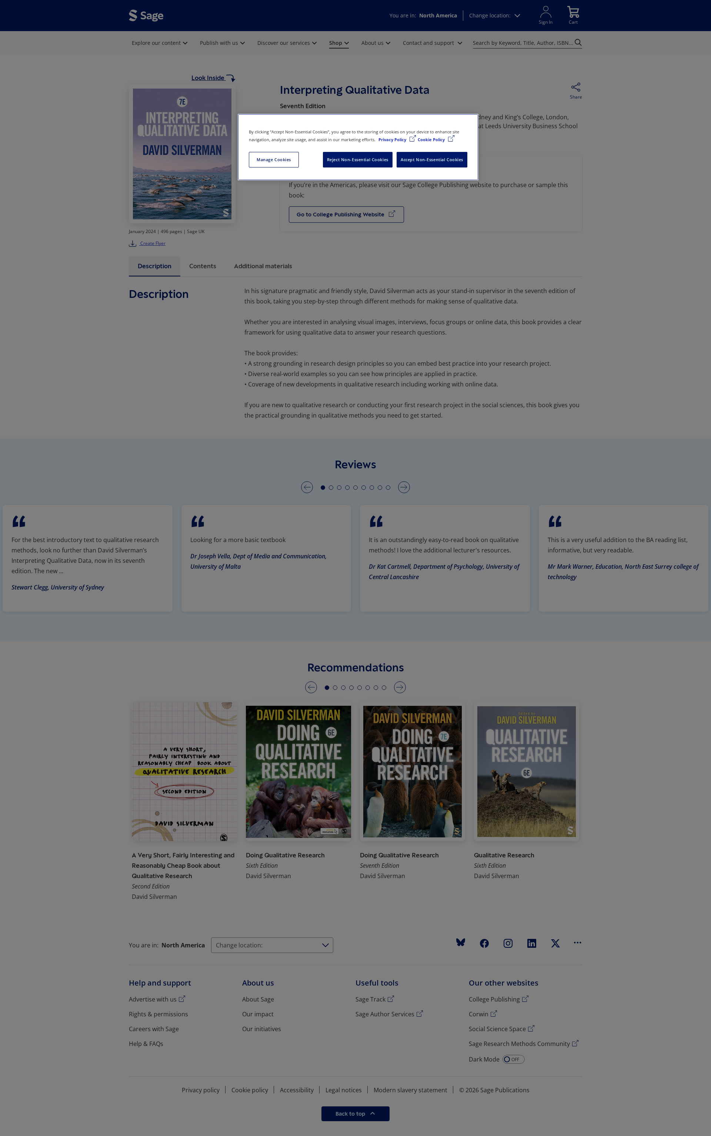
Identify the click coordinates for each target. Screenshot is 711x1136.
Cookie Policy (432, 139)
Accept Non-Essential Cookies (432, 159)
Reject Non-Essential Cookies (357, 159)
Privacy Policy (392, 139)
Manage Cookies (274, 159)
